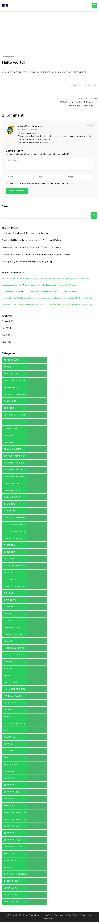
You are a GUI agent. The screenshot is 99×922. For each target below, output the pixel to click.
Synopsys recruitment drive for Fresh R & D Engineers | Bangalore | (32, 247)
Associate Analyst (14, 380)
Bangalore (10, 401)
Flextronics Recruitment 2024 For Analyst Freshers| (26, 233)
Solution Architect (10, 854)
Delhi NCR (9, 504)
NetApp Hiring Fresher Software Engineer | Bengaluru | (27, 261)
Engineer (9, 559)
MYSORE (8, 668)
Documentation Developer (13, 539)
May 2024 (6, 342)
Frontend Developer (10, 573)
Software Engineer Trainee (15, 820)
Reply (88, 126)
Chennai (8, 435)
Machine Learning (14, 648)
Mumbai (8, 661)
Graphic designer (14, 586)
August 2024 (8, 321)
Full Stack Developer (10, 580)
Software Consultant (11, 786)
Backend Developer (15, 394)
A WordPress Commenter (31, 126)
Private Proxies (9, 278)
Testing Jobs (11, 881)
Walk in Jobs (11, 901)
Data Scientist (12, 497)
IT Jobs (8, 620)
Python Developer (14, 723)
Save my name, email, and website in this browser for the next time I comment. (41, 183)
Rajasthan (10, 737)
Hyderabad (10, 607)
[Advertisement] (49, 31)
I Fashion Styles (9, 298)
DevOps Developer (14, 517)
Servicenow (11, 771)
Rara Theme (74, 915)
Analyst (8, 367)
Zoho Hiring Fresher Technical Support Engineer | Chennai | (51, 285)
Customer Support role (15, 477)
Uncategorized (8, 57)
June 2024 (6, 335)
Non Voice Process (15, 689)
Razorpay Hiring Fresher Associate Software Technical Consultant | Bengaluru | (56, 298)
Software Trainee (14, 847)
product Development (11, 710)
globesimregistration (11, 285)
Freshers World (13, 565)
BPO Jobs (9, 408)
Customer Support (15, 470)
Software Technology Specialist (11, 834)
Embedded (9, 545)
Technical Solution (15, 874)
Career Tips (10, 428)
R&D (6, 730)
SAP (6, 757)
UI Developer (11, 888)
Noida (7, 675)
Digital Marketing (14, 524)
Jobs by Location (13, 634)
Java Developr (12, 627)
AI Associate (11, 360)
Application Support (11, 375)
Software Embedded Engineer (15, 806)
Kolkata (8, 641)
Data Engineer (12, 490)
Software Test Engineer (13, 841)
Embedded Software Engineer (15, 553)
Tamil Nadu (10, 860)
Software (10, 778)
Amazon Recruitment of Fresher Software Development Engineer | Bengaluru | (37, 254)
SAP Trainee (10, 764)
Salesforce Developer (10, 752)
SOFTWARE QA (11, 826)
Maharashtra (12, 655)
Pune (6, 716)
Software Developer (10, 800)
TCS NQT (8, 867)
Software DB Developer (11, 793)
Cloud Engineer (13, 449)
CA (5, 422)
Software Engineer (15, 812)
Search (6, 206)
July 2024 (6, 328)
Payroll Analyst (13, 696)
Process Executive (14, 703)
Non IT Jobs (10, 682)
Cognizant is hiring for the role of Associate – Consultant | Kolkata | (32, 240)
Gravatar (50, 142)
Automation (11, 387)
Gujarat (8, 593)
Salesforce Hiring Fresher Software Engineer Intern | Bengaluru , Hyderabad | (54, 278)
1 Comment (92, 85)
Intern (7, 613)
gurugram (10, 600)
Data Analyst (11, 483)
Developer (10, 511)
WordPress (49, 918)
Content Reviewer (14, 456)
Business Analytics (15, 415)
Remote (8, 744)
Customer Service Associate (14, 464)
